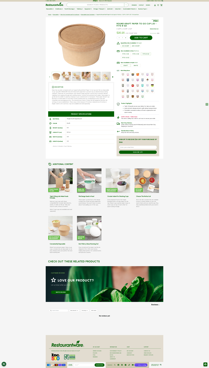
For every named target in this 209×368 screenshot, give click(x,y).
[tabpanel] (104, 321)
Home (49, 15)
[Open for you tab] (205, 364)
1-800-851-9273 (50, 0)
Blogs (111, 355)
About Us (112, 357)
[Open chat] (4, 364)
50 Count (139, 43)
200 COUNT (136, 46)
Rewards (95, 357)
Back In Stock (130, 355)
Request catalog (148, 355)
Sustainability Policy (115, 351)
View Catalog (147, 353)
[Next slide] (113, 77)
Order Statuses (97, 351)
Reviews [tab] (155, 305)
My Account (130, 351)
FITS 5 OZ (136, 54)
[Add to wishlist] (158, 5)
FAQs (94, 355)
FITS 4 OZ (125, 54)
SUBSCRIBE (99, 365)
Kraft (136, 63)
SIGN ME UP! (138, 152)
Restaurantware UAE (115, 353)
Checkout (129, 353)
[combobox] (97, 5)
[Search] (126, 5)
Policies (95, 353)
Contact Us (147, 351)
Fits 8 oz (136, 51)
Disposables (56, 15)
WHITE (136, 65)
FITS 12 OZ (125, 57)
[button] (155, 5)
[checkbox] (94, 310)
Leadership (113, 359)
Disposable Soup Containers (88, 15)
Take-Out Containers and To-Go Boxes (69, 15)
